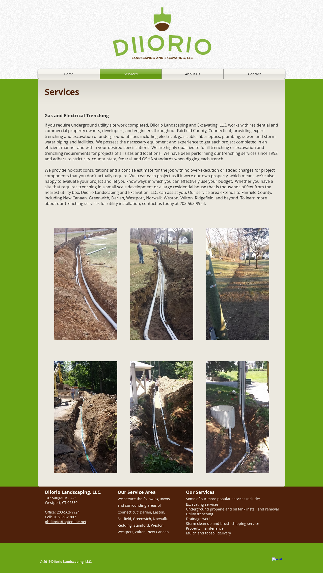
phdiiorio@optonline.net (65, 521)
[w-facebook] (277, 562)
